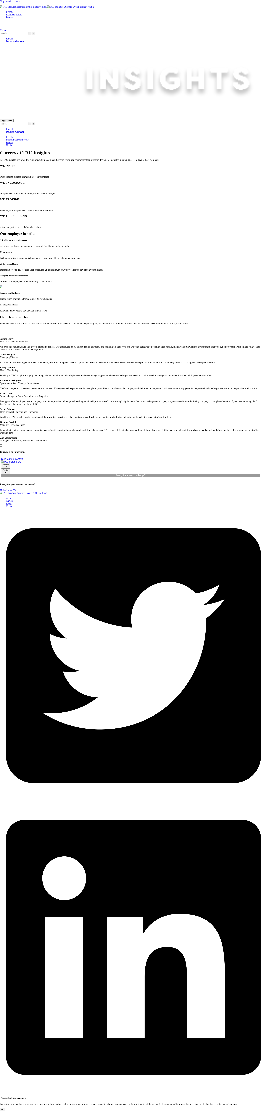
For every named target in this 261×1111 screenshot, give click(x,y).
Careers (9, 501)
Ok (2, 1109)
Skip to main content (10, 1)
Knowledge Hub (14, 14)
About (9, 498)
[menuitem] (9, 38)
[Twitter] (133, 800)
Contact (3, 30)
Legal (8, 503)
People (9, 17)
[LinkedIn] (133, 1092)
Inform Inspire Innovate (17, 139)
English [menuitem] (9, 38)
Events (9, 12)
